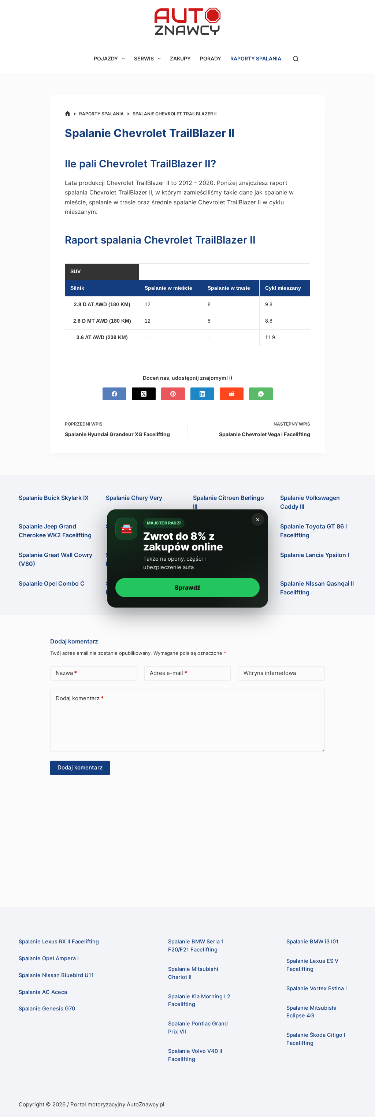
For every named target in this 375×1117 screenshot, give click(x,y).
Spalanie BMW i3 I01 (312, 941)
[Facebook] (114, 393)
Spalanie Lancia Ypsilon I (314, 554)
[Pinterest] (173, 393)
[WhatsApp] (261, 393)
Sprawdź (187, 587)
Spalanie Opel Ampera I (49, 958)
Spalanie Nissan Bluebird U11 (56, 975)
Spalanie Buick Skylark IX (54, 497)
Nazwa (66, 672)
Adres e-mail (168, 672)
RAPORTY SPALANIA (255, 58)
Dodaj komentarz (80, 698)
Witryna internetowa (270, 672)
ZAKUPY (180, 58)
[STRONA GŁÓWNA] (67, 113)
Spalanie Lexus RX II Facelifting (59, 941)
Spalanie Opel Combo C (52, 583)
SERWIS (144, 58)
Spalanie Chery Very (134, 497)
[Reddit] (232, 393)
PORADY (210, 58)
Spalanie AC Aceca (43, 992)
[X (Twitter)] (144, 393)
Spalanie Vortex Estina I (316, 988)
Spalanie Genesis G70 (47, 1008)
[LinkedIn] (202, 393)
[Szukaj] (295, 59)
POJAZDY (106, 58)
